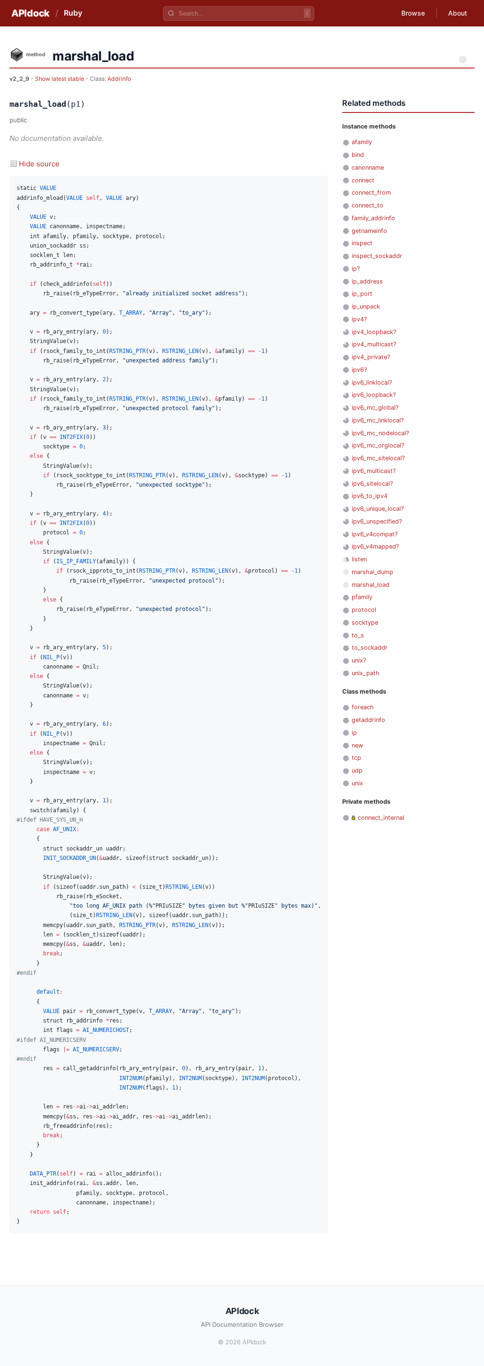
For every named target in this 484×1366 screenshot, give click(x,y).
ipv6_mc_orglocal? (378, 445)
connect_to (367, 205)
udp (357, 770)
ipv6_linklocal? (372, 382)
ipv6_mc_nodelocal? (380, 433)
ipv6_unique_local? (378, 508)
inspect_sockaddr (377, 255)
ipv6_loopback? (374, 394)
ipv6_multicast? (374, 470)
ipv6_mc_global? (375, 407)
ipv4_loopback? (374, 331)
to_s (358, 635)
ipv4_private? (371, 357)
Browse (413, 13)
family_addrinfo (373, 218)
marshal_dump (372, 572)
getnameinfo (369, 230)
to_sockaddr (370, 647)
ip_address (367, 281)
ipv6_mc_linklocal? (378, 420)
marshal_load (370, 584)
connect (363, 180)
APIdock (30, 13)
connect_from (371, 192)
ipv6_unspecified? (377, 521)
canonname (368, 167)
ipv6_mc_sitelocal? (378, 458)
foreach (363, 707)
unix (357, 783)
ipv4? (359, 319)
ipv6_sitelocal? (372, 483)
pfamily (362, 597)
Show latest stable (60, 78)
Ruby (73, 12)
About (457, 13)
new (357, 745)
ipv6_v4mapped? (375, 546)
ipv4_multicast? (374, 344)
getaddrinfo (368, 719)
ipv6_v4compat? (375, 534)
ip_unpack (366, 306)
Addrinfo (119, 78)
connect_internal (381, 817)
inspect (362, 243)
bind (358, 154)
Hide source (39, 163)
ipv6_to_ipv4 (370, 495)
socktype (365, 622)
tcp (356, 757)
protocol (364, 609)
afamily (362, 142)
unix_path (366, 673)
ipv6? (359, 369)
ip (354, 732)
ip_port (362, 293)
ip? (356, 268)
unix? (359, 660)
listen (359, 559)
